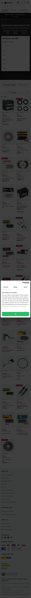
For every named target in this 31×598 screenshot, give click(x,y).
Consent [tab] (5, 287)
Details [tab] (15, 287)
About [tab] (25, 287)
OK (15, 314)
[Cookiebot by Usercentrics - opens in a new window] (22, 283)
